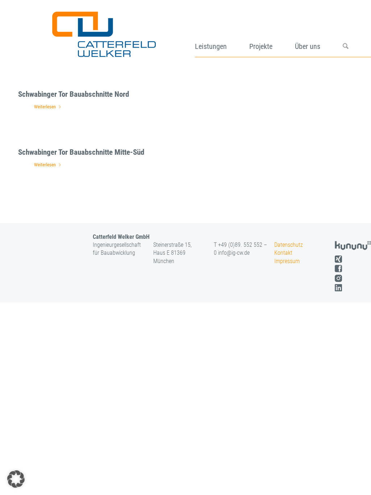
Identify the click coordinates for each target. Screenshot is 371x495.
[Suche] (357, 32)
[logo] (103, 32)
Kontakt (283, 252)
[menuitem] (222, 32)
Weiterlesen (45, 106)
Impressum (287, 261)
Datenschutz (288, 244)
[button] (16, 479)
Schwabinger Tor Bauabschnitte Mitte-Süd (81, 152)
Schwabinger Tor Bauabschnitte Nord (73, 94)
